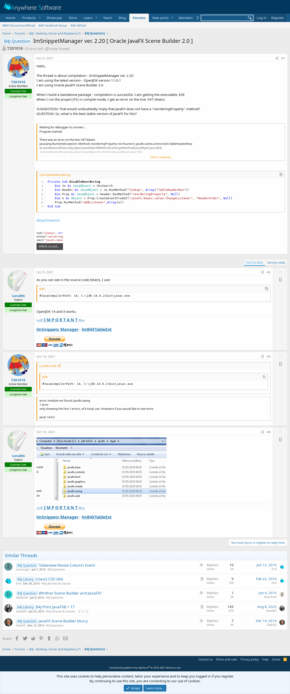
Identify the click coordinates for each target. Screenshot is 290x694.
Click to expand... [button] (161, 157)
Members (186, 17)
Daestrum (270, 597)
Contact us (205, 659)
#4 (269, 432)
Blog (122, 17)
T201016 (15, 48)
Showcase (54, 17)
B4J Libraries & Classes (56, 583)
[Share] (277, 58)
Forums (139, 17)
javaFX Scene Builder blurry (63, 621)
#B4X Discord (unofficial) (18, 25)
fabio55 (21, 625)
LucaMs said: (48, 366)
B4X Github (78, 25)
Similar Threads (59, 49)
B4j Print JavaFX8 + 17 (55, 606)
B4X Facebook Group (53, 25)
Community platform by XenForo (145, 667)
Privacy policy (250, 659)
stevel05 (21, 611)
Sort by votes (276, 262)
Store (73, 17)
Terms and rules (226, 659)
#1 (283, 58)
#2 (269, 272)
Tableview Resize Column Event (67, 565)
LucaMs (18, 295)
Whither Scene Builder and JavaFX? (70, 593)
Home (10, 17)
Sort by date (254, 262)
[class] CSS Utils (49, 579)
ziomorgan (23, 569)
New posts (160, 17)
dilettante (22, 597)
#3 (269, 356)
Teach (107, 17)
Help (265, 659)
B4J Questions (56, 569)
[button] (31, 18)
